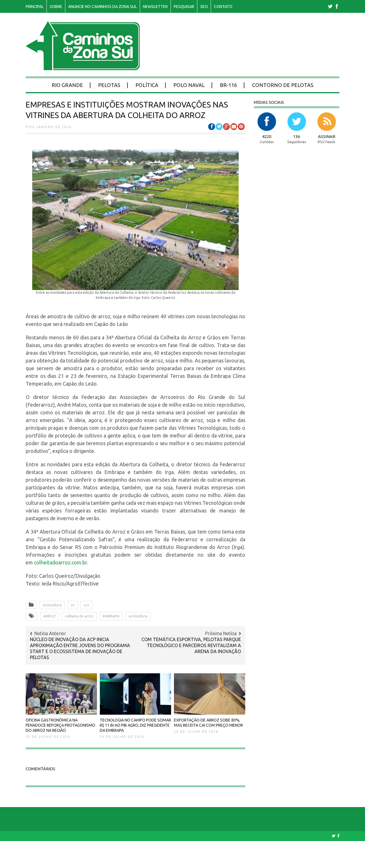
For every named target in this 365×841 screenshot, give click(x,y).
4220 (266, 136)
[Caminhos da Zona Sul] (83, 67)
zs (72, 605)
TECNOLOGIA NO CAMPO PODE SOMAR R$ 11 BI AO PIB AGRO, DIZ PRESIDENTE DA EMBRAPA (135, 725)
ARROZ (49, 616)
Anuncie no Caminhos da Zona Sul (102, 6)
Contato (223, 6)
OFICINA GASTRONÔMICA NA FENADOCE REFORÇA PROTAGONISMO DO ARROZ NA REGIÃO (60, 725)
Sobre (56, 6)
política (146, 85)
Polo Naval (189, 85)
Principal (35, 6)
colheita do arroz (79, 616)
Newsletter (155, 6)
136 (296, 136)
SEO (204, 6)
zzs (86, 605)
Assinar (326, 136)
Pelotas (109, 85)
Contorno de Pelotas (282, 85)
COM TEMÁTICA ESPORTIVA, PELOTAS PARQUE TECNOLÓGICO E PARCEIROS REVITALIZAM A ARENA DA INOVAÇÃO (191, 645)
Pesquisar (184, 6)
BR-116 (228, 85)
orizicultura (52, 605)
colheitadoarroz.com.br (60, 562)
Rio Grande (67, 85)
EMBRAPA (111, 616)
